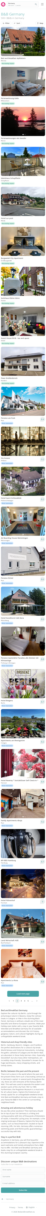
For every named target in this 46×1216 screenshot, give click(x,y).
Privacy (12, 1207)
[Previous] (4, 41)
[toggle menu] (42, 4)
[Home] (2, 1199)
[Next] (41, 41)
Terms (20, 1207)
